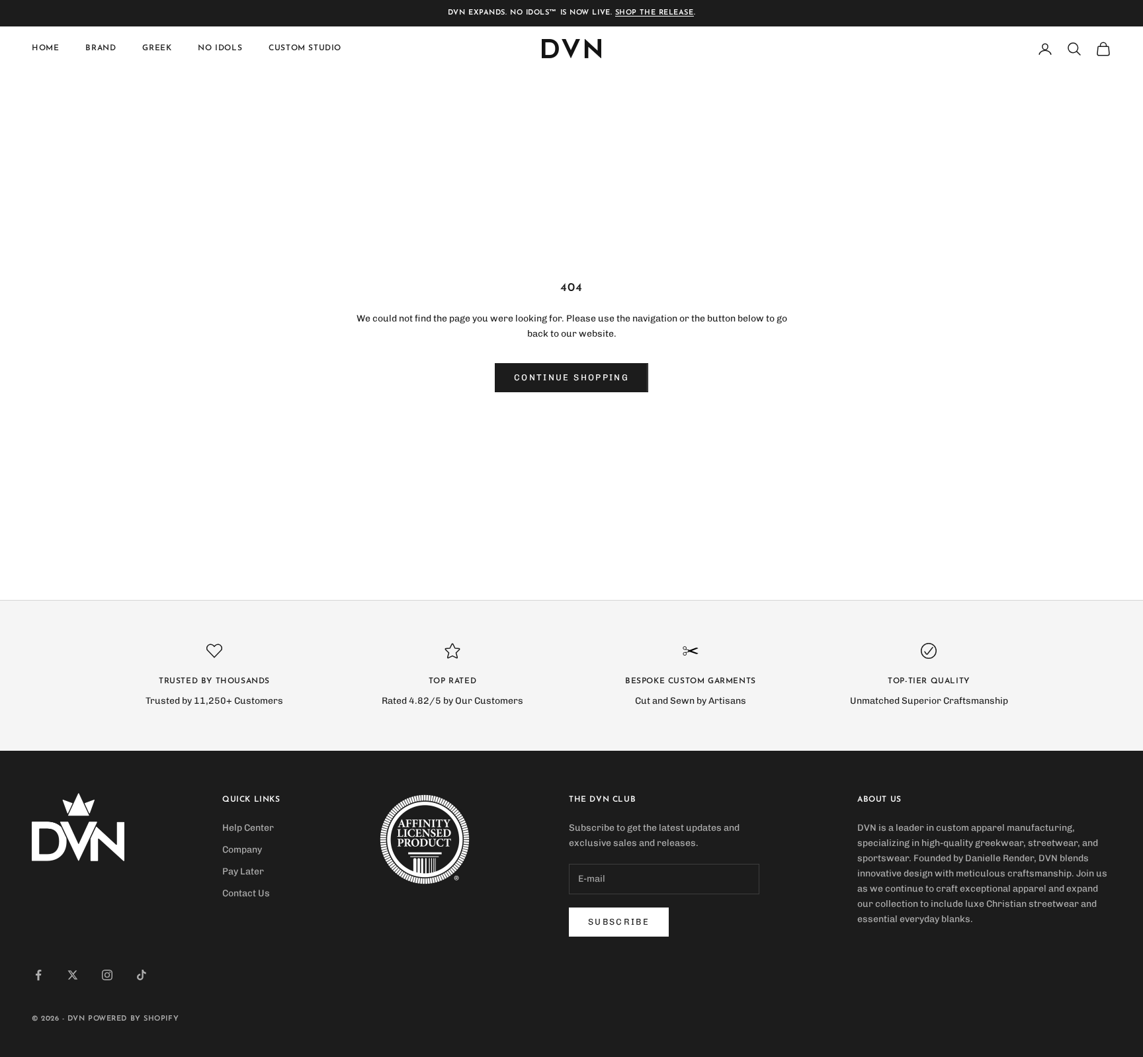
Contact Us (246, 893)
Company (242, 849)
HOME (45, 49)
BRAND (100, 49)
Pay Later (243, 871)
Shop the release (654, 13)
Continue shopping (571, 377)
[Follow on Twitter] (72, 975)
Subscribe (619, 922)
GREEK (156, 49)
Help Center (248, 827)
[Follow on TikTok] (141, 975)
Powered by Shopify (133, 1019)
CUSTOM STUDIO (305, 49)
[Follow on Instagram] (107, 975)
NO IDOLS (220, 49)
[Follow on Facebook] (38, 975)
